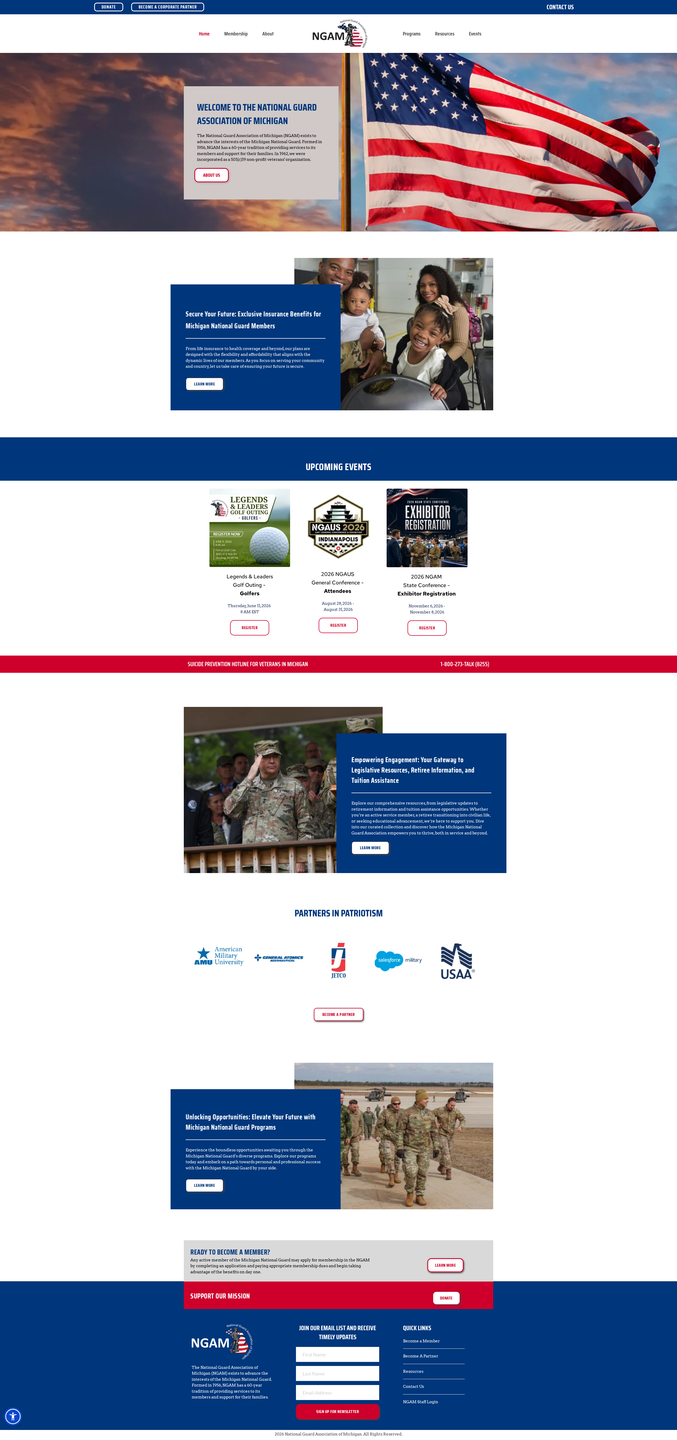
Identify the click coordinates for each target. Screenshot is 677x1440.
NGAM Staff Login (420, 1402)
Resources (413, 1371)
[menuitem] (204, 33)
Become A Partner (420, 1356)
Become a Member (421, 1341)
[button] (13, 1416)
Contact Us (560, 7)
